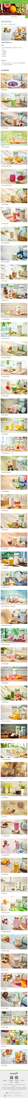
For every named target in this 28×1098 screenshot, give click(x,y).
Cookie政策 (11, 1080)
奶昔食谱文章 (12, 24)
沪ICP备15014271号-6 (17, 1095)
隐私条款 (5, 1080)
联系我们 (17, 1080)
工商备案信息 (9, 1095)
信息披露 (17, 1082)
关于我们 (22, 1080)
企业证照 (11, 1082)
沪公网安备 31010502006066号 (14, 1093)
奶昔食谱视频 (4, 24)
